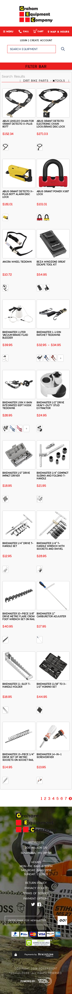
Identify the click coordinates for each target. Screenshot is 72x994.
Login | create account (36, 40)
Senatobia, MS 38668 (36, 853)
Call (26, 31)
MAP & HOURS (59, 31)
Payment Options (36, 898)
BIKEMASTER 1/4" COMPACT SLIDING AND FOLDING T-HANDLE (52, 475)
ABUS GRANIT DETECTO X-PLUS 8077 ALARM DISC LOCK (18, 194)
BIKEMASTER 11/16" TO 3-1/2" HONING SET (51, 685)
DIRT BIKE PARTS (36, 80)
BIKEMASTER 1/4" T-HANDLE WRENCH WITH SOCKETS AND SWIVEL (51, 546)
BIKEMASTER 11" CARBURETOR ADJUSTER (51, 615)
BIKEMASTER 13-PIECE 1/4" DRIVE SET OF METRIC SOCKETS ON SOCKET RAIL (18, 757)
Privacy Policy (36, 888)
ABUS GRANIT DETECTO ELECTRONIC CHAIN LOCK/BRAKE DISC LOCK (51, 123)
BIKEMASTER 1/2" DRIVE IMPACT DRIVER (16, 474)
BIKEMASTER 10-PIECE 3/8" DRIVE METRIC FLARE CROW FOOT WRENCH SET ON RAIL (18, 616)
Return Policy (36, 883)
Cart (39, 31)
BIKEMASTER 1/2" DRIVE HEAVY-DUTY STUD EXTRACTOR (50, 405)
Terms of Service (36, 893)
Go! (64, 51)
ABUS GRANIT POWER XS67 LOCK (53, 193)
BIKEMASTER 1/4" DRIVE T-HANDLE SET (17, 545)
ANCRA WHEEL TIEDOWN (17, 261)
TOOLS (60, 80)
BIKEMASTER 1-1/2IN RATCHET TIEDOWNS (49, 334)
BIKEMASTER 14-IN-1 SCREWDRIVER (49, 756)
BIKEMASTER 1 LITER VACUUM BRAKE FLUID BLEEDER (15, 335)
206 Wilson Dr (36, 847)
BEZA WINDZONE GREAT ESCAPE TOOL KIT (51, 263)
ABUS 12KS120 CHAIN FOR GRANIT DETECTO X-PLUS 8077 (18, 123)
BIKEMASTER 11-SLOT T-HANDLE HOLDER (16, 685)
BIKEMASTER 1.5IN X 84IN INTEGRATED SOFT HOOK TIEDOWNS (17, 405)
